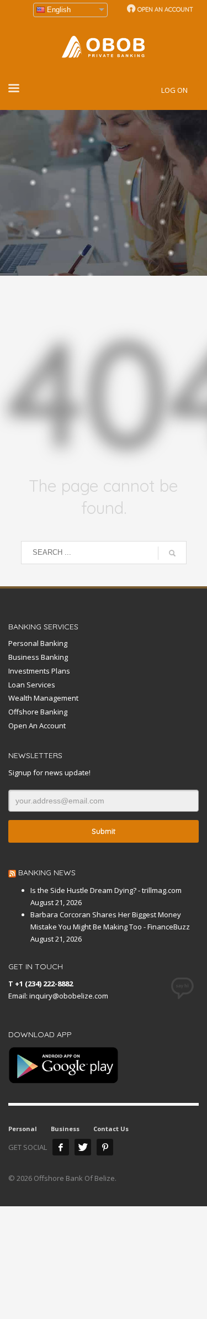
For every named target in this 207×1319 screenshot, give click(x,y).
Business (65, 1128)
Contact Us (111, 1128)
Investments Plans (39, 671)
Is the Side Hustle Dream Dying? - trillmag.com (106, 890)
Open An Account (37, 726)
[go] (172, 553)
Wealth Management (43, 698)
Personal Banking (37, 643)
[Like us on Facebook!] (60, 1147)
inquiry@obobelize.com (68, 996)
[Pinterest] (105, 1147)
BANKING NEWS (47, 872)
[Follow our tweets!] (83, 1147)
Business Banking (38, 657)
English (59, 10)
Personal (22, 1128)
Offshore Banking (37, 712)
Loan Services (31, 685)
